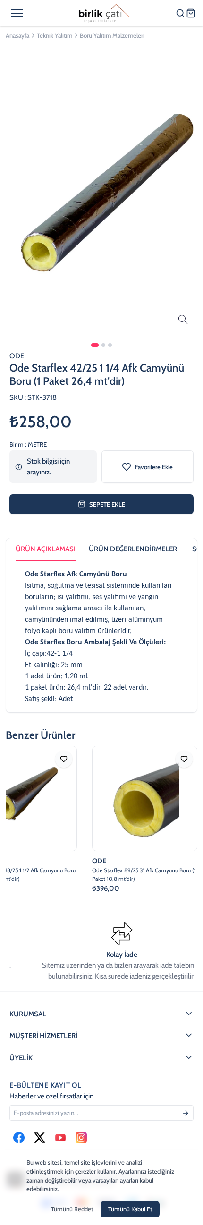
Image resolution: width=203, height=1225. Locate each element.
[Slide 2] (103, 345)
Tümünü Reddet (72, 1209)
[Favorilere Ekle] (61, 759)
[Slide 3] (110, 345)
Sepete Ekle (107, 504)
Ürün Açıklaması (46, 548)
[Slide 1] (95, 345)
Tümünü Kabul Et (130, 1209)
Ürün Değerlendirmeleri (134, 548)
